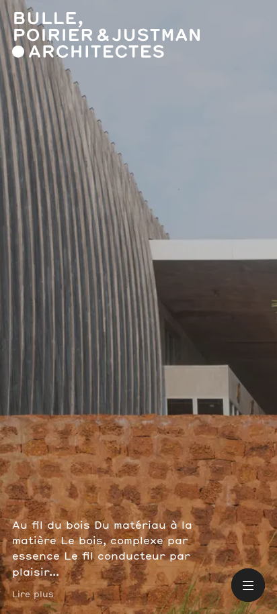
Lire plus (33, 595)
